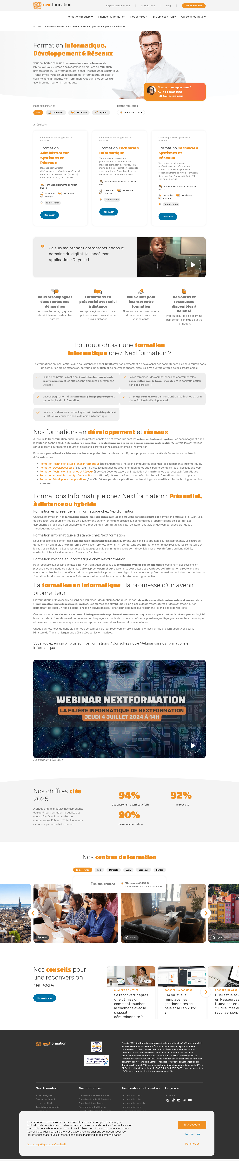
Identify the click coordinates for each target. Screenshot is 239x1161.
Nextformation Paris (132, 1095)
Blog (168, 5)
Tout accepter (192, 1124)
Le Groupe (170, 1095)
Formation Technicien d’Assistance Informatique (70, 463)
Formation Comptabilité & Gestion (95, 1099)
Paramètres (192, 1143)
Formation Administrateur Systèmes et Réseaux (69, 475)
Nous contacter (194, 5)
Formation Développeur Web (57, 467)
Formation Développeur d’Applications (63, 479)
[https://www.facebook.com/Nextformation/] (167, 1100)
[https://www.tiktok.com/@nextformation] (173, 1100)
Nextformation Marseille (134, 1103)
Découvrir (49, 215)
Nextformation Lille (131, 1099)
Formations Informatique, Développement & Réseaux (96, 26)
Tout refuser (192, 1134)
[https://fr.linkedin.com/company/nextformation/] (178, 1100)
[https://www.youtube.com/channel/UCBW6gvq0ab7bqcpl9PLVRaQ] (190, 1100)
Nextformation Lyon (131, 1107)
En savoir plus (44, 998)
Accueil (37, 26)
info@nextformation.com (117, 5)
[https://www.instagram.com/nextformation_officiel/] (184, 1100)
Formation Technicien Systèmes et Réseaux (66, 471)
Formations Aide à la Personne (94, 1095)
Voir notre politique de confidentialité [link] (46, 1144)
